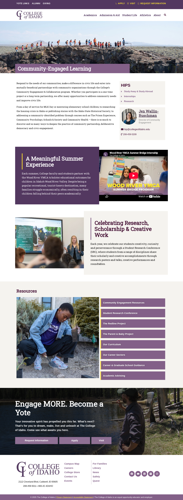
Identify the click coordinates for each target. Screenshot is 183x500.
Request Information (36, 440)
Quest (96, 481)
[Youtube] (138, 474)
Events (68, 481)
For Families (100, 463)
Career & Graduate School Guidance (124, 365)
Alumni (36, 3)
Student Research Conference (120, 313)
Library (97, 468)
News (96, 472)
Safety (96, 476)
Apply (74, 440)
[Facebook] (132, 474)
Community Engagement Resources (123, 302)
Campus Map (71, 463)
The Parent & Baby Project (118, 334)
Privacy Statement (64, 497)
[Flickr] (151, 474)
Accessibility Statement (83, 497)
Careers (68, 468)
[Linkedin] (144, 474)
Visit (101, 440)
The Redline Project (114, 323)
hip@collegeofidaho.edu (136, 129)
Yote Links (22, 3)
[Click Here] (165, 15)
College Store (72, 472)
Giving (46, 3)
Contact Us (70, 476)
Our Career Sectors (114, 355)
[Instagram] (157, 474)
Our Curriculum (112, 344)
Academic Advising (114, 375)
